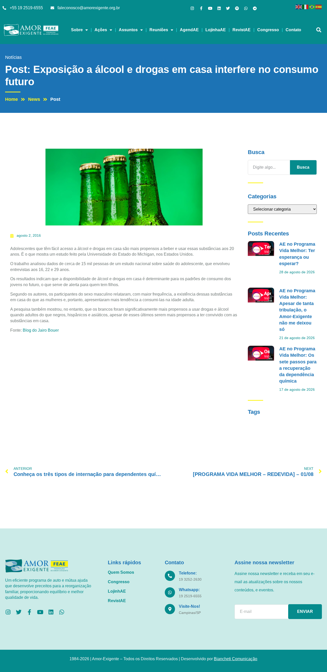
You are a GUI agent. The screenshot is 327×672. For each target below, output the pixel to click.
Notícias (13, 57)
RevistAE (241, 30)
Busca (303, 167)
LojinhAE (117, 591)
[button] (318, 30)
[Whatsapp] (246, 8)
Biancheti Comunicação (235, 659)
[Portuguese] (312, 6)
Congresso (268, 30)
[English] (299, 6)
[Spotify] (237, 8)
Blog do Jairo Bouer (41, 330)
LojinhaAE (215, 30)
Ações (101, 30)
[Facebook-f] (201, 8)
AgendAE (189, 30)
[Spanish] (319, 6)
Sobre (77, 30)
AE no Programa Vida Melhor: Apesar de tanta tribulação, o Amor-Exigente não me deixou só (297, 310)
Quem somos (121, 572)
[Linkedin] (219, 8)
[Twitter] (228, 8)
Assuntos (128, 30)
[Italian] (305, 6)
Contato (293, 30)
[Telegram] (255, 8)
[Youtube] (210, 8)
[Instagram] (192, 8)
